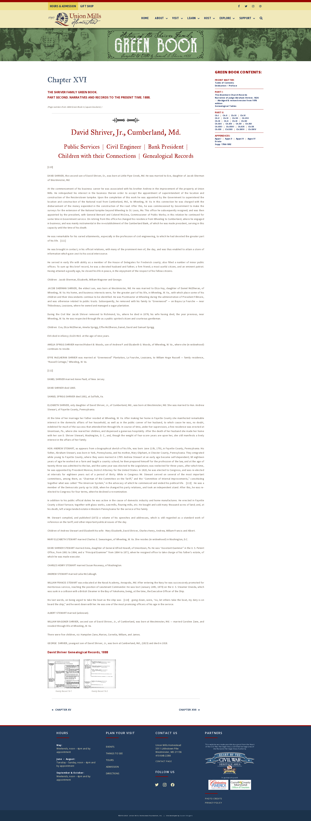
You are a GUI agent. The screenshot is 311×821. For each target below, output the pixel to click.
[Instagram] (253, 6)
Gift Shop (87, 6)
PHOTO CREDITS (213, 798)
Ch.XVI (248, 123)
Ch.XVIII (230, 126)
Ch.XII (244, 121)
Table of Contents (224, 82)
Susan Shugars (186, 815)
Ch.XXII (229, 129)
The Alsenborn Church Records (231, 94)
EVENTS (110, 746)
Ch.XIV (229, 123)
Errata (218, 141)
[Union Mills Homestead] (75, 19)
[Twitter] (246, 6)
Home (145, 18)
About (159, 18)
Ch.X (226, 121)
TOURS (110, 760)
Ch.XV (239, 123)
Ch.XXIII (240, 129)
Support (245, 18)
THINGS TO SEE (114, 753)
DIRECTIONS (112, 773)
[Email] (260, 6)
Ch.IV (243, 115)
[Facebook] (239, 6)
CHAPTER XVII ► (189, 709)
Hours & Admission (63, 6)
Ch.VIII (245, 118)
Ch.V (217, 118)
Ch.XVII (218, 126)
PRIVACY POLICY (213, 802)
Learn (191, 18)
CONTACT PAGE (164, 761)
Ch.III (234, 115)
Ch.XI (235, 121)
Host (207, 18)
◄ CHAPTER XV (61, 709)
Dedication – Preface (226, 85)
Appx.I (218, 138)
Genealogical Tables (225, 106)
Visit (175, 18)
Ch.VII (235, 118)
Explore (225, 18)
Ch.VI (226, 118)
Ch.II (224, 115)
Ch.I (217, 115)
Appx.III (240, 138)
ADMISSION (112, 766)
